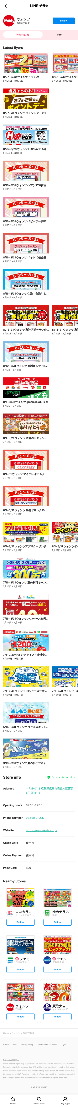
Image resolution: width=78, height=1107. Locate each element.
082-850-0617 (35, 817)
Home (13, 1103)
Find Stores (39, 1103)
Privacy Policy (27, 1044)
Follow (63, 21)
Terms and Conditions (47, 1044)
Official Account (62, 777)
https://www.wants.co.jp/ (41, 830)
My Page (65, 1103)
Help (15, 1044)
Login (63, 1044)
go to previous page (7, 6)
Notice (6, 1044)
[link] (9, 21)
